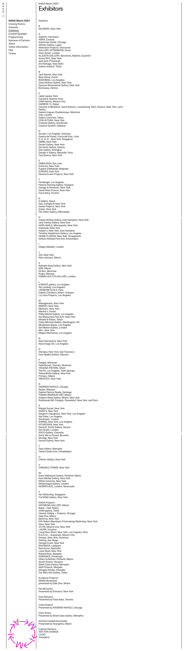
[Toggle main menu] (3, 16)
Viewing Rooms (17, 24)
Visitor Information (18, 47)
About (12, 43)
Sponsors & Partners (19, 40)
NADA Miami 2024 (19, 20)
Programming (16, 37)
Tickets (12, 53)
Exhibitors (14, 30)
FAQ (11, 50)
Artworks (13, 27)
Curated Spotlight (18, 33)
